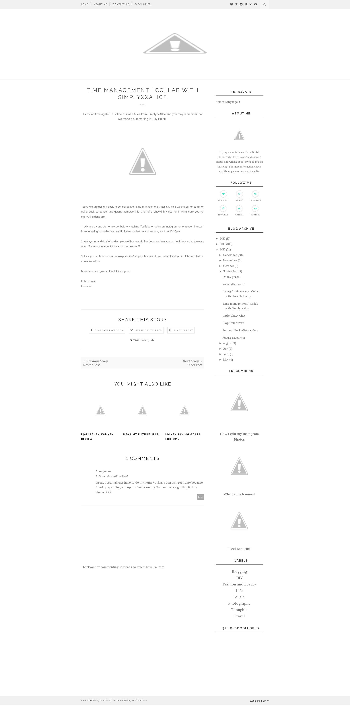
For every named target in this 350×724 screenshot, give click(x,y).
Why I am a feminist (239, 494)
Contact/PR (121, 4)
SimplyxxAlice (156, 114)
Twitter (239, 215)
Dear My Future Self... (142, 434)
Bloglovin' (223, 200)
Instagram (255, 200)
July (225, 348)
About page (230, 171)
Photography (239, 603)
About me (101, 4)
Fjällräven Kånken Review (97, 437)
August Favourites (234, 337)
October (228, 266)
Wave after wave (233, 284)
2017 (222, 238)
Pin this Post (183, 330)
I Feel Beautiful (239, 549)
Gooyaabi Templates (136, 700)
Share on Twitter (148, 330)
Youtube (255, 215)
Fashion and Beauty (239, 584)
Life (152, 340)
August (227, 343)
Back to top (258, 700)
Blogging (239, 571)
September (230, 271)
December (230, 255)
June (226, 354)
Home (85, 4)
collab (144, 340)
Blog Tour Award (233, 323)
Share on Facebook (109, 330)
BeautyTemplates (101, 700)
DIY (239, 577)
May (226, 359)
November (230, 260)
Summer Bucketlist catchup (240, 330)
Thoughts (239, 609)
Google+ (239, 200)
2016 (222, 244)
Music (239, 597)
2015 (222, 249)
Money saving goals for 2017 (183, 437)
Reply (200, 497)
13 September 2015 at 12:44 (112, 476)
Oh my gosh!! (231, 277)
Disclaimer (143, 4)
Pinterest (223, 215)
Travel (239, 616)
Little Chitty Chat (234, 315)
